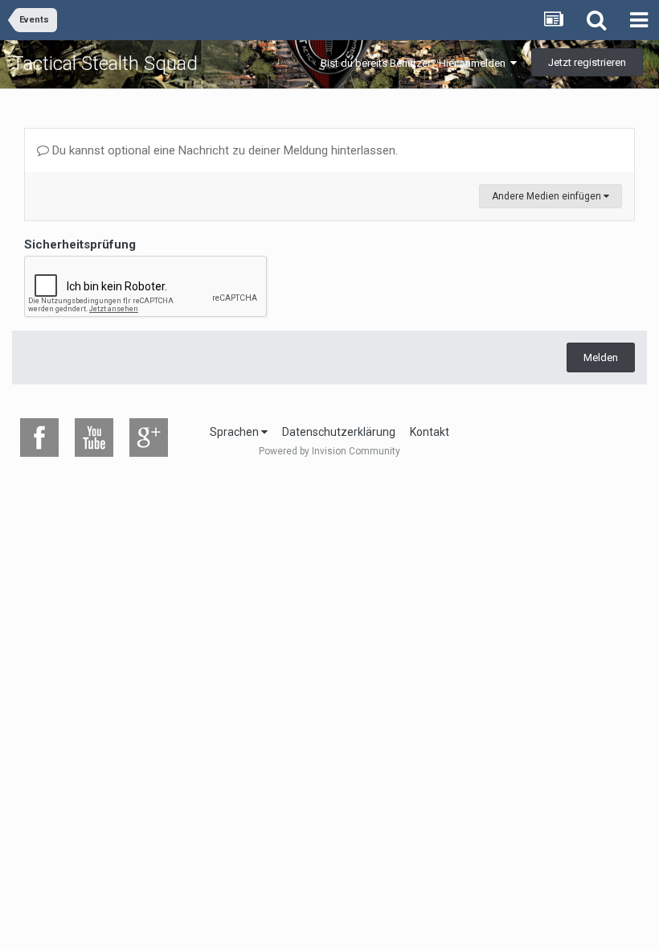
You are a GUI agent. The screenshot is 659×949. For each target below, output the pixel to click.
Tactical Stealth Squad (105, 63)
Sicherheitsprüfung (80, 244)
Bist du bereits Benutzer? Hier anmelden (415, 63)
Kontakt (429, 431)
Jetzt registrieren (587, 62)
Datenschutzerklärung (338, 431)
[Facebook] (39, 437)
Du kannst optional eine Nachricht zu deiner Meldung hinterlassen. (223, 150)
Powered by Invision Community (329, 451)
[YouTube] (94, 437)
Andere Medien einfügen (548, 196)
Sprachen (235, 431)
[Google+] (148, 437)
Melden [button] (600, 357)
